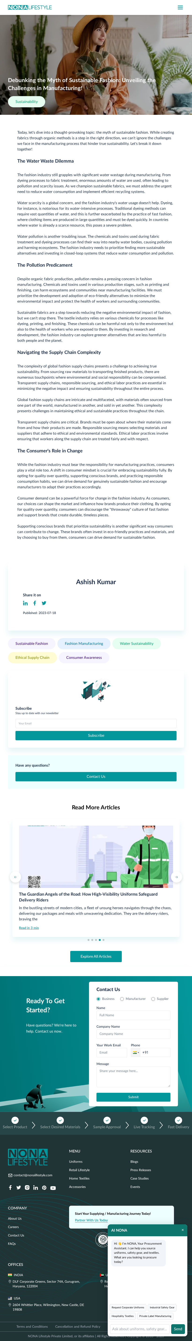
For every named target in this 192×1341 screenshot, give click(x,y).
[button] (135, 1052)
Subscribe (96, 735)
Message (102, 1064)
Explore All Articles (96, 956)
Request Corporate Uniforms (128, 1307)
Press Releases (140, 1170)
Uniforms (75, 1161)
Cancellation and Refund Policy (77, 1326)
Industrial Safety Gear (162, 1307)
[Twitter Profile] (18, 1188)
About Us (15, 1218)
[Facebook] (34, 603)
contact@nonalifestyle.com (33, 1175)
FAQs (12, 1244)
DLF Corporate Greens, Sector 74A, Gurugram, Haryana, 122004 (46, 1284)
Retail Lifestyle (79, 1170)
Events (135, 1187)
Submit (133, 1097)
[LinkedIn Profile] (35, 1188)
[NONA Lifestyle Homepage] (30, 7)
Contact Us (96, 777)
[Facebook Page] (10, 1188)
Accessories (77, 1187)
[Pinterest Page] (44, 1188)
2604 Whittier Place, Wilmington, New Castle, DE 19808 (48, 1307)
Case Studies (139, 1178)
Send (178, 1329)
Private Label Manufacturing (155, 1316)
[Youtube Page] (53, 1188)
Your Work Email (108, 1045)
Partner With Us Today (91, 1220)
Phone (135, 1045)
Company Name (108, 1026)
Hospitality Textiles (123, 1316)
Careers (13, 1227)
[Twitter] (44, 603)
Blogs (134, 1161)
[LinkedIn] (25, 603)
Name (100, 1008)
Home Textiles (79, 1178)
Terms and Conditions (32, 1326)
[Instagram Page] (27, 1188)
